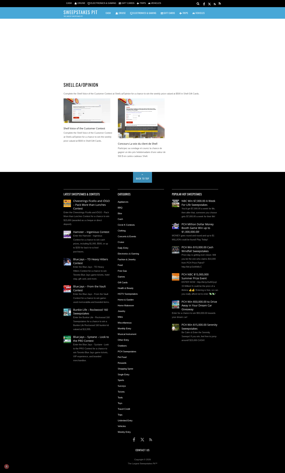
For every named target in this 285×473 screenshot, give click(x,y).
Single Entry (123, 374)
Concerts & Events (127, 236)
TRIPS (142, 3)
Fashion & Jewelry (127, 259)
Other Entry (123, 340)
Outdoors (122, 345)
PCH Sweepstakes (127, 351)
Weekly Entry (124, 432)
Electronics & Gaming (128, 253)
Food (120, 265)
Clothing (122, 230)
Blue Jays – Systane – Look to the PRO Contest (91, 339)
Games (121, 276)
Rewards (122, 363)
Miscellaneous (125, 322)
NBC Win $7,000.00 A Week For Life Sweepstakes (198, 203)
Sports (121, 380)
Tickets (121, 391)
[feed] (215, 3)
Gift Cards (123, 282)
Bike (120, 213)
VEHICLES (155, 3)
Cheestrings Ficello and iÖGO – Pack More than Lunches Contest (91, 204)
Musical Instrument (127, 334)
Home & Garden (126, 299)
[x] (209, 3)
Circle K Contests (126, 225)
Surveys (122, 386)
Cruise (121, 242)
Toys (120, 403)
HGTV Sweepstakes (128, 294)
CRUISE (81, 3)
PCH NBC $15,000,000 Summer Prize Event (195, 276)
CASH (69, 3)
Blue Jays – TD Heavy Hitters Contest (90, 261)
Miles (120, 317)
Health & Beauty (125, 288)
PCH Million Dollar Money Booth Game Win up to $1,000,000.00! (198, 228)
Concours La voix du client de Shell (137, 143)
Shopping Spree (125, 368)
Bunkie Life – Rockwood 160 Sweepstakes (90, 311)
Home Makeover (126, 305)
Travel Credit (124, 409)
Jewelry (121, 311)
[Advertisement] (142, 46)
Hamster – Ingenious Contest (91, 232)
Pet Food (122, 357)
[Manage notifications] (6, 466)
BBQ (120, 207)
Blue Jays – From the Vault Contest (89, 288)
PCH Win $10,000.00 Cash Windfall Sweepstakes (197, 249)
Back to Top (142, 178)
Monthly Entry (124, 328)
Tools (120, 397)
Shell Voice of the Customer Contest (84, 128)
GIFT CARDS (127, 3)
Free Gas (122, 271)
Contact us (142, 450)
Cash (120, 219)
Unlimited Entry (125, 420)
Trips (120, 414)
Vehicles (122, 426)
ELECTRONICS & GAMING (103, 3)
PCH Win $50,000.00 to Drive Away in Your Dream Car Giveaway (199, 305)
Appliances (123, 202)
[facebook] (204, 3)
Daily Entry (123, 248)
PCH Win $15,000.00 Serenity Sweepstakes (199, 326)
